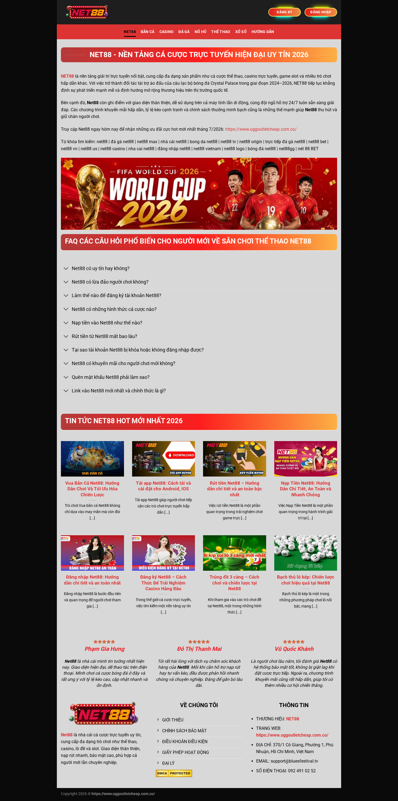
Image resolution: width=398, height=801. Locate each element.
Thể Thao (220, 31)
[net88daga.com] (88, 12)
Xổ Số (241, 31)
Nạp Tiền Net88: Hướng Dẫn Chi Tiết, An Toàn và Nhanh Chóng (305, 489)
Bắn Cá (148, 31)
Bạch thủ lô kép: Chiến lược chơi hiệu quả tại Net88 (305, 580)
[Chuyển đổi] (66, 269)
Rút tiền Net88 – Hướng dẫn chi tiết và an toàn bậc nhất (234, 489)
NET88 (130, 31)
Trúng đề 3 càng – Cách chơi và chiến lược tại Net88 (234, 583)
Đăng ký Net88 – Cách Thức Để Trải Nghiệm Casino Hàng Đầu (163, 583)
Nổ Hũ (200, 31)
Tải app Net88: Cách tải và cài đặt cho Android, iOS (163, 486)
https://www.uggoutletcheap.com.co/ (261, 129)
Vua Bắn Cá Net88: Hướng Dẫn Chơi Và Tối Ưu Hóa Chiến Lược (92, 489)
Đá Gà (184, 31)
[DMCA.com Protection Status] (174, 773)
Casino (166, 31)
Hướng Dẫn (263, 31)
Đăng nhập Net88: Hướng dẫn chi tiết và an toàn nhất (92, 580)
